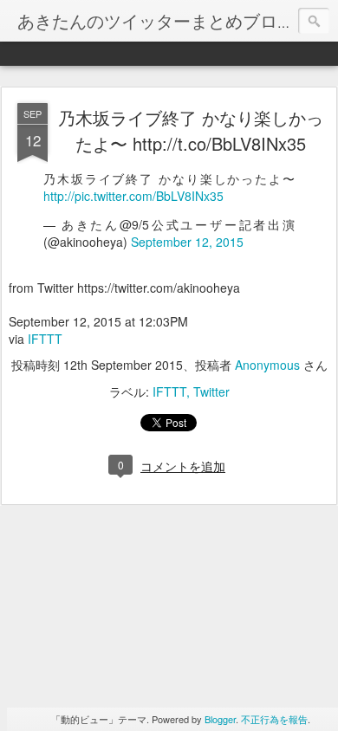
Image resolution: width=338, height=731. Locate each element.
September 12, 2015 (187, 241)
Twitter (211, 391)
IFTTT (45, 338)
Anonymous (267, 364)
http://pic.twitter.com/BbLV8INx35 (133, 195)
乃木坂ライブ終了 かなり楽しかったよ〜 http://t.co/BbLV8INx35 (190, 130)
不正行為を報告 (274, 719)
